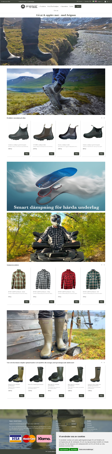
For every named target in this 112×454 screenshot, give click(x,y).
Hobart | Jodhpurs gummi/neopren (91, 144)
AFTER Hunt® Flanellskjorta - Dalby (41, 291)
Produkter (43, 6)
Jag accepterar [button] (64, 449)
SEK (88, 1)
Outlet (71, 6)
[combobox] (80, 1)
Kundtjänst (58, 423)
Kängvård (89, 423)
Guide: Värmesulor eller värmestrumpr (92, 430)
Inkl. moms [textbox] (79, 1)
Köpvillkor (58, 427)
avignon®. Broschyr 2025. (61, 425)
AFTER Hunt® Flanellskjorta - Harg (66, 291)
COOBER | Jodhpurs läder (39, 144)
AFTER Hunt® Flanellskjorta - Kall (91, 291)
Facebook (74, 423)
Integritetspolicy (59, 431)
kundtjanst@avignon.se (53, 451)
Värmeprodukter (90, 427)
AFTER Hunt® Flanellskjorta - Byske (16, 291)
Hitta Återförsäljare (53, 6)
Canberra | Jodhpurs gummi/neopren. (17, 144)
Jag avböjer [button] (74, 449)
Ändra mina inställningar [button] (86, 449)
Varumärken (64, 6)
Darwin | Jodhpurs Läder (64, 144)
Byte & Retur (59, 429)
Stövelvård (89, 425)
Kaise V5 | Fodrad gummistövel (35, 384)
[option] (19, 138)
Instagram (74, 426)
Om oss (56, 10)
